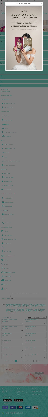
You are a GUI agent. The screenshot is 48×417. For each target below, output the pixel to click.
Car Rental (32, 305)
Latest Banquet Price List (8, 5)
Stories (19, 6)
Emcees (28, 306)
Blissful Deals (11, 305)
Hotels (19, 307)
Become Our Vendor (7, 12)
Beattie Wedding (5, 321)
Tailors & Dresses (17, 310)
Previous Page (8, 360)
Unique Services (28, 310)
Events (18, 388)
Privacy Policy (35, 390)
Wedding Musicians (35, 310)
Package (5, 317)
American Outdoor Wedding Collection (9, 319)
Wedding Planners (15, 311)
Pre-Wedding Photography (7, 333)
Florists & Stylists (34, 306)
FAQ (3, 388)
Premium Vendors (29, 309)
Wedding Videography (31, 311)
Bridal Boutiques (18, 305)
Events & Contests (39, 2)
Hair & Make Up (15, 307)
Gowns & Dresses (31, 3)
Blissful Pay (4, 391)
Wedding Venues (23, 311)
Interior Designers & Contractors (28, 307)
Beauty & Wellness (20, 304)
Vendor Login (17, 12)
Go (37, 360)
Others (18, 309)
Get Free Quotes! (28, 13)
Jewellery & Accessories (39, 307)
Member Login (40, 12)
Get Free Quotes (21, 2)
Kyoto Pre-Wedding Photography (31, 319)
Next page (24, 360)
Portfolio (40, 3)
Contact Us (34, 388)
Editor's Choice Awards (21, 306)
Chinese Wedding (28, 6)
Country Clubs (13, 306)
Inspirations (38, 6)
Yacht (12, 312)
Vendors (30, 2)
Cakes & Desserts (25, 305)
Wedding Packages (37, 9)
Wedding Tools (11, 2)
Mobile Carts (13, 309)
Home (3, 2)
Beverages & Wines (28, 304)
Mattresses (8, 309)
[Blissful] (7, 400)
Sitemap (4, 392)
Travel (23, 310)
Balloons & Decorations (11, 304)
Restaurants (36, 309)
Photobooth (22, 309)
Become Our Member (29, 12)
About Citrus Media (36, 394)
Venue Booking (20, 3)
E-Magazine (27, 9)
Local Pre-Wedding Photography (31, 354)
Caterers (36, 305)
